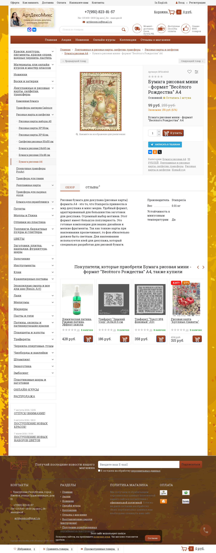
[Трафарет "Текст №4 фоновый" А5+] (150, 299)
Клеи (17, 272)
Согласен (153, 538)
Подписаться (190, 464)
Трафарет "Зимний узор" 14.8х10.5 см (111, 320)
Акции (66, 40)
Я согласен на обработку (130, 470)
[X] (160, 152)
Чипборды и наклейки (31, 353)
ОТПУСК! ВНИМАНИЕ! (29, 413)
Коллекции (128, 40)
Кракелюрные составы (31, 279)
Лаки (17, 295)
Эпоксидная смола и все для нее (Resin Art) (32, 287)
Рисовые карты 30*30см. (34, 128)
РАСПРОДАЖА (24, 396)
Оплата (61, 2)
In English (161, 2)
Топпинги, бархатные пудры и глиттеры (30, 230)
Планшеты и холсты (29, 332)
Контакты (98, 2)
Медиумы (21, 302)
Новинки (82, 40)
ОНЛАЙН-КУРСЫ (26, 389)
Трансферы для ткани (30, 178)
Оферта (14, 2)
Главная (51, 40)
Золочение (22, 258)
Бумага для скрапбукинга (32, 201)
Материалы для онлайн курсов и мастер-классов (32, 66)
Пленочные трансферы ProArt (31, 170)
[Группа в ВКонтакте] (34, 29)
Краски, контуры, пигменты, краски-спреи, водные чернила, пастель (33, 54)
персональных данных (145, 470)
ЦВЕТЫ (19, 239)
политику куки (101, 536)
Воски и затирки (26, 81)
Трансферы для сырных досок (31, 193)
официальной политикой (126, 502)
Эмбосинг (21, 373)
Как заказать (31, 2)
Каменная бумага (27, 101)
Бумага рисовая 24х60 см (34, 148)
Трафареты (22, 339)
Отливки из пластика (30, 222)
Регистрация (197, 2)
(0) (78, 330)
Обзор (70, 187)
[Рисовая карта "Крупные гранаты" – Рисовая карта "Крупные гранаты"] (186, 299)
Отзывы (93, 187)
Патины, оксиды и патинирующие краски (31, 324)
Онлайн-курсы (104, 40)
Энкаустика (22, 366)
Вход (181, 2)
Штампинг (22, 359)
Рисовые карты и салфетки (33, 114)
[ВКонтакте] (150, 152)
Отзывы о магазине (155, 40)
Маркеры (21, 309)
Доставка (47, 2)
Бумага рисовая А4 (30, 161)
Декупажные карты (28, 185)
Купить (176, 133)
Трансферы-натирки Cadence (34, 107)
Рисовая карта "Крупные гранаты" (185, 320)
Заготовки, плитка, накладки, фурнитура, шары (30, 248)
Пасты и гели (24, 316)
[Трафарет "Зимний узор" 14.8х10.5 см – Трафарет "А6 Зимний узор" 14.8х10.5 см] (113, 299)
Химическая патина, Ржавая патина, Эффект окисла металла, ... (77, 323)
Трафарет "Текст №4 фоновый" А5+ (149, 320)
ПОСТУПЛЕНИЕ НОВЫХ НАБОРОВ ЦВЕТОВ (31, 438)
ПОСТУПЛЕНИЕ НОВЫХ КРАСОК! (31, 425)
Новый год (178, 169)
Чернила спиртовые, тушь (33, 346)
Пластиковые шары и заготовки (30, 381)
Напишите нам (78, 2)
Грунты (19, 208)
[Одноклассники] (155, 152)
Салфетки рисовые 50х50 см (36, 141)
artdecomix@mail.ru (99, 21)
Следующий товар (191, 61)
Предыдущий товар (75, 61)
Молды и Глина (25, 215)
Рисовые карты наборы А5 (35, 121)
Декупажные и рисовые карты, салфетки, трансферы (32, 91)
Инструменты (24, 265)
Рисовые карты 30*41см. (34, 134)
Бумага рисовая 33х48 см (34, 155)
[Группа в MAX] (29, 29)
